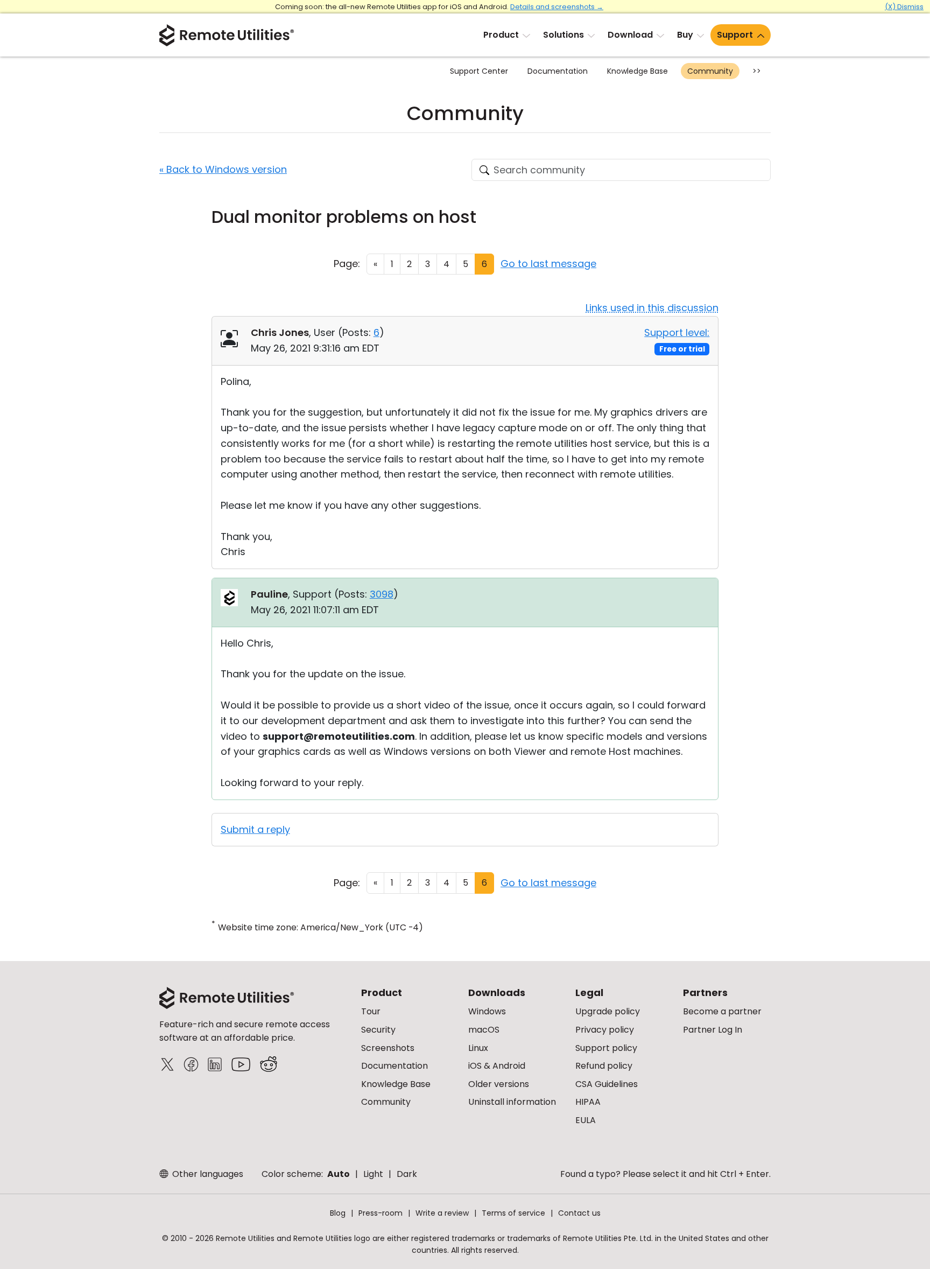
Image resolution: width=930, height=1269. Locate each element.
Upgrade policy (607, 1011)
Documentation (557, 71)
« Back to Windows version (223, 169)
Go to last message (548, 263)
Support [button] (735, 35)
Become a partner (722, 1011)
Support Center (479, 71)
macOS (483, 1029)
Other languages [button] (206, 1174)
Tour (371, 1011)
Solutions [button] (563, 35)
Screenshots (387, 1048)
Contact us (579, 1213)
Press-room (380, 1213)
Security (378, 1029)
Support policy (606, 1048)
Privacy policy (604, 1029)
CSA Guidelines (606, 1084)
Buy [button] (685, 35)
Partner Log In (712, 1029)
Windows (487, 1011)
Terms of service (513, 1213)
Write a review (442, 1213)
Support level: (676, 332)
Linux (478, 1048)
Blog (338, 1213)
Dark (407, 1174)
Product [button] (501, 35)
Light (373, 1174)
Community (710, 71)
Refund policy (603, 1066)
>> (756, 71)
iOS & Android (496, 1066)
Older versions (498, 1084)
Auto (338, 1174)
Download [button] (630, 35)
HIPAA (588, 1102)
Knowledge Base (637, 71)
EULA (585, 1120)
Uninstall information (512, 1102)
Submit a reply (255, 829)
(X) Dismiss (904, 7)
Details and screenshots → (556, 7)
